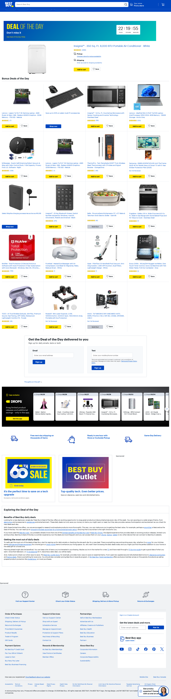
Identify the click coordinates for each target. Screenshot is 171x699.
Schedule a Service (50, 625)
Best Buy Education (87, 633)
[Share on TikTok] (138, 649)
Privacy (30, 684)
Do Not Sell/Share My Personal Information (82, 685)
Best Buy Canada (159, 677)
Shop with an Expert (50, 621)
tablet (115, 535)
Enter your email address (43, 355)
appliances (31, 522)
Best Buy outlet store (52, 555)
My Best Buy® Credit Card (14, 649)
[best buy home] (9, 4)
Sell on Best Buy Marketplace (91, 618)
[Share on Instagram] (130, 649)
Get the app (17, 419)
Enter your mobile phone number (105, 355)
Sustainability (85, 661)
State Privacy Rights (51, 685)
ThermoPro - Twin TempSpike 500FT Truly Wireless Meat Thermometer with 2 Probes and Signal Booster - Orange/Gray (106, 165)
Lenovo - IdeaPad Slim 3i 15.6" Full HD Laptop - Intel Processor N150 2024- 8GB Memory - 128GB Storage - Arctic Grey (147, 115)
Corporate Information (88, 649)
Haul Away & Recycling (51, 636)
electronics (8, 522)
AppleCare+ (32, 559)
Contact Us (47, 640)
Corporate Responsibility (89, 657)
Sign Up (156, 627)
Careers (83, 653)
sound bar (148, 527)
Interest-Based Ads (39, 685)
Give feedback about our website (37, 677)
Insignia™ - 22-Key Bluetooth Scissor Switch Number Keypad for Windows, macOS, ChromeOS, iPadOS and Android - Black (62, 215)
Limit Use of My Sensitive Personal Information (110, 685)
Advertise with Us (86, 621)
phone (103, 535)
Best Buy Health (86, 629)
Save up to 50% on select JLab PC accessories (63, 113)
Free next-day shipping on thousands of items (42, 436)
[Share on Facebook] (146, 649)
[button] (137, 4)
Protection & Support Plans (53, 633)
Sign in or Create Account (129, 615)
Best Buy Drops (97, 533)
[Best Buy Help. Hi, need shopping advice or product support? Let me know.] (163, 691)
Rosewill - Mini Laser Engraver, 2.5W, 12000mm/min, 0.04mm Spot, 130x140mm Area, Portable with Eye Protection (64, 316)
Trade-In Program (11, 636)
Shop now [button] (53, 126)
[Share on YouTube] (122, 649)
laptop (109, 535)
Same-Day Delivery (152, 435)
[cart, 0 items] (162, 4)
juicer (149, 542)
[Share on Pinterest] (154, 649)
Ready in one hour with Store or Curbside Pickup (98, 436)
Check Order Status (12, 618)
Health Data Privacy (63, 685)
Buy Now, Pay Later (12, 661)
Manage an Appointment (52, 629)
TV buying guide (135, 550)
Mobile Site (144, 677)
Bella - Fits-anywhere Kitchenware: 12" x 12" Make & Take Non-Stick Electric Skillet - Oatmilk (106, 214)
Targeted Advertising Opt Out (133, 685)
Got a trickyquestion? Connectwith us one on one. (146, 691)
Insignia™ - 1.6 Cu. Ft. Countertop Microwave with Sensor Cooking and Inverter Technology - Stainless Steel (105, 115)
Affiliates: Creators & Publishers (92, 625)
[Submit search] (125, 4)
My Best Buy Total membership (101, 557)
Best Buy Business (87, 636)
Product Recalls (11, 633)
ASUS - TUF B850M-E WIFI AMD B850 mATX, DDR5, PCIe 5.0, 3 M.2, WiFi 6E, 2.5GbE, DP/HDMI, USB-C (105, 316)
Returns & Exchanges (13, 625)
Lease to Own (10, 657)
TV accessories (31, 552)
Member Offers (48, 657)
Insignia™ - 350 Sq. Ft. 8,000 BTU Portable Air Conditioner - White (112, 45)
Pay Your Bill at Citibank (14, 653)
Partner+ (83, 640)
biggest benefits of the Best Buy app (75, 533)
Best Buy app (24, 533)
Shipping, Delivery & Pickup (15, 621)
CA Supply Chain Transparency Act (150, 685)
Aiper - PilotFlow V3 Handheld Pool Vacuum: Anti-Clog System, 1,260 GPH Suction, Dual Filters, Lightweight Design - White (105, 266)
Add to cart (81, 70)
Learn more (130, 640)
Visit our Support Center (52, 618)
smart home (50, 544)
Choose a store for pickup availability (89, 56)
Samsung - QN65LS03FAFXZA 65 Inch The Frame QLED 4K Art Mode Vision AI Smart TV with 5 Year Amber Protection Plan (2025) (147, 165)
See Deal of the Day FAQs (16, 37)
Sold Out (95, 227)
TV (108, 550)
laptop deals (11, 557)
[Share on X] (162, 649)
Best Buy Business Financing (15, 664)
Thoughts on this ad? (32, 382)
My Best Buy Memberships (52, 649)
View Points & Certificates (52, 653)
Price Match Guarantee (13, 629)
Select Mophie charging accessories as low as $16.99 (21, 213)
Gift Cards (9, 640)
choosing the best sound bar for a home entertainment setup (54, 530)
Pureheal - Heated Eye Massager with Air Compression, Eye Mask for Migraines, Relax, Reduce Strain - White (62, 266)
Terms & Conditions (18, 685)
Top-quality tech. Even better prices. (82, 491)
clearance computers (157, 555)
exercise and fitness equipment (20, 544)
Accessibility (9, 684)
